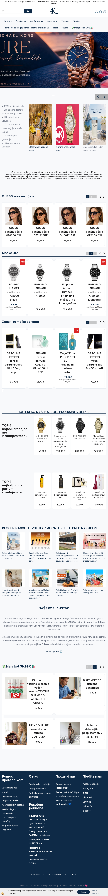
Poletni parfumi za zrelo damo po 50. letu (93, 591)
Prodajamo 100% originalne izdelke (10, 798)
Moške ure (52, 21)
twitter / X (87, 806)
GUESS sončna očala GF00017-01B (40, 231)
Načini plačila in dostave (13, 804)
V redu (83, 892)
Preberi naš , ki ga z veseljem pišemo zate (67, 794)
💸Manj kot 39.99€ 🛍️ (82, 27)
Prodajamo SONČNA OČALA (38, 861)
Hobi (55, 27)
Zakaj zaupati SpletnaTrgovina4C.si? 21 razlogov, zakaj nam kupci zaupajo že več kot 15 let (67, 557)
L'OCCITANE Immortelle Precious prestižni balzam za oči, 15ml (38, 687)
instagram (88, 788)
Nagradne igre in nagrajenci (10, 827)
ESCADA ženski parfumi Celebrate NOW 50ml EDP (92, 723)
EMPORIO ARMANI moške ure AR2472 (67, 290)
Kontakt (5, 792)
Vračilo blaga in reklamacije (9, 811)
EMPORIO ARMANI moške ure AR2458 (94, 290)
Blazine (76, 21)
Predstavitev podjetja (39, 784)
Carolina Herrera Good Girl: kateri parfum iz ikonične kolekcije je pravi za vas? (40, 557)
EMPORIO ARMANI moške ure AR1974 (40, 290)
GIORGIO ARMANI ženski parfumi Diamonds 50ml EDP (94, 362)
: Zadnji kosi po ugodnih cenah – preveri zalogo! (38, 821)
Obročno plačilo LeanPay (9, 819)
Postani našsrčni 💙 (64, 802)
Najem (65, 27)
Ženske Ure (21, 21)
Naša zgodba (52, 651)
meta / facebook (91, 783)
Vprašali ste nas (9, 787)
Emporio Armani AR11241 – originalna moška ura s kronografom (60, 441)
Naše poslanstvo (54, 608)
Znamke (65, 21)
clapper (86, 810)
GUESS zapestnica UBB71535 (38, 721)
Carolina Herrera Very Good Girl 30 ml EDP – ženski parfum (67, 362)
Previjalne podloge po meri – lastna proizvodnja (26, 27)
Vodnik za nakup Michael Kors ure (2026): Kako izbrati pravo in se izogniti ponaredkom (40, 594)
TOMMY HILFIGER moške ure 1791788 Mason (13, 292)
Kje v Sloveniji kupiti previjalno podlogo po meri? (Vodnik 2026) (11, 592)
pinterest (87, 797)
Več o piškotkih (96, 892)
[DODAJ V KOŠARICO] (13, 355)
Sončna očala (36, 21)
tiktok (85, 792)
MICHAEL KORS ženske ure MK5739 (42, 438)
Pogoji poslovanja (37, 788)
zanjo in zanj (39, 833)
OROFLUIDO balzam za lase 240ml (60, 495)
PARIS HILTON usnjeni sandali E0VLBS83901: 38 (92, 683)
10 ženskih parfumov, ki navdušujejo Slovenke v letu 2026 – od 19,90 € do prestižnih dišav (94, 557)
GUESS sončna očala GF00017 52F (13, 231)
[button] (103, 197)
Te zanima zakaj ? (63, 786)
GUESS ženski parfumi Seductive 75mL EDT (80, 496)
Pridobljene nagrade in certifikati (40, 795)
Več (13, 219)
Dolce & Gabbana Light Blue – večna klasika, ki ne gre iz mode (13, 555)
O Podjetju (71, 874)
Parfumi (8, 21)
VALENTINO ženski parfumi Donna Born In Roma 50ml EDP (13, 362)
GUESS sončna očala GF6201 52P (94, 231)
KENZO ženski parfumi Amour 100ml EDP (40, 358)
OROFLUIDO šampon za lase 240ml (42, 495)
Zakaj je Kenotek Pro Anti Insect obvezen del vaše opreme (67, 592)
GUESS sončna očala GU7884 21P (67, 231)
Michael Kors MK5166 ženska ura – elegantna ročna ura (98, 440)
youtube (87, 801)
